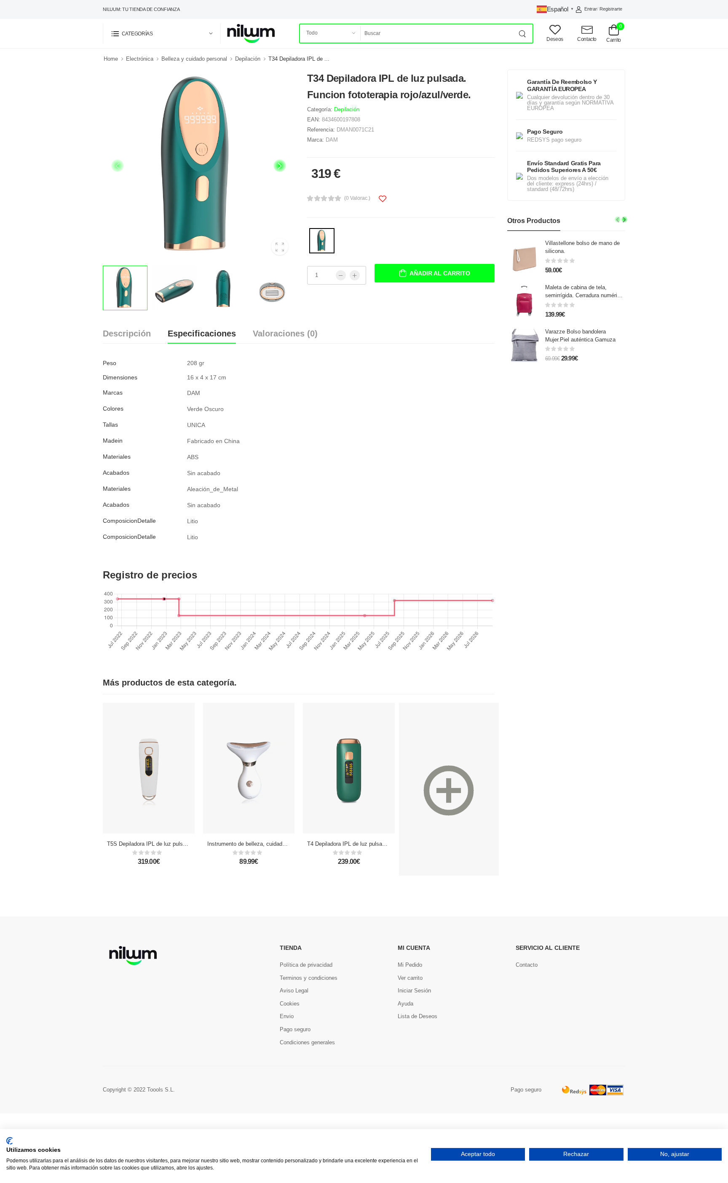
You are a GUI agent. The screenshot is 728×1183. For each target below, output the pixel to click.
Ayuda (405, 1003)
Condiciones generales (307, 1042)
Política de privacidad (306, 965)
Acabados (116, 472)
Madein (113, 440)
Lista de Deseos (417, 1016)
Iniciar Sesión (414, 990)
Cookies (290, 1003)
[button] (162, 33)
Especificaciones (202, 333)
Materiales (117, 456)
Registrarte (611, 8)
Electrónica (139, 59)
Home (111, 59)
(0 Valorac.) (357, 198)
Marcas (113, 392)
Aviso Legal (294, 990)
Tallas (110, 424)
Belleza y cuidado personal (194, 59)
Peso (109, 363)
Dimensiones (120, 377)
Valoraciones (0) (285, 333)
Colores (113, 408)
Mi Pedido (410, 965)
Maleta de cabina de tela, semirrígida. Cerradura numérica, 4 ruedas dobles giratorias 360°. (585, 295)
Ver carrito (410, 978)
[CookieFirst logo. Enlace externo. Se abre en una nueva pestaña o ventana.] (9, 1141)
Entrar (590, 8)
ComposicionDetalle (129, 520)
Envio (287, 1016)
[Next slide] (279, 165)
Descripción (127, 333)
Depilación (247, 59)
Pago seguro (295, 1029)
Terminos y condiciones (308, 978)
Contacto (527, 965)
